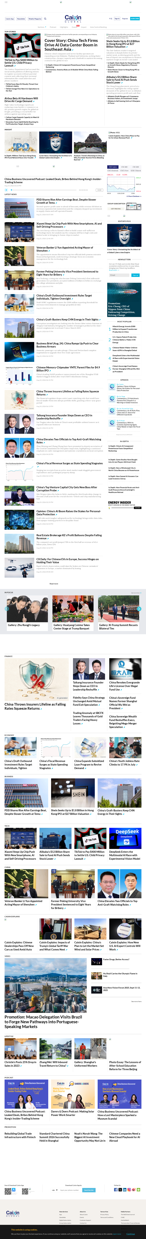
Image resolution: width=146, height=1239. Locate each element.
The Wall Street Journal (128, 1214)
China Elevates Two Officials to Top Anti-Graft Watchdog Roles (68, 441)
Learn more (117, 1234)
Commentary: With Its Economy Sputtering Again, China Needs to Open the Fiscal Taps (128, 426)
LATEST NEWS (11, 194)
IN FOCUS (9, 592)
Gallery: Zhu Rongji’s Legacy (24, 625)
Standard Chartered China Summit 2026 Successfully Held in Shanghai (54, 1137)
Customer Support (85, 1220)
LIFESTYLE (9, 1036)
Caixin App (10, 19)
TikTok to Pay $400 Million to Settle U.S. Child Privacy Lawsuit (21, 62)
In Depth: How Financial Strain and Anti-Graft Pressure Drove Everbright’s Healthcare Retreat (124, 489)
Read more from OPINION (124, 434)
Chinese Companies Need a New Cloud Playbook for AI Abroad (124, 1137)
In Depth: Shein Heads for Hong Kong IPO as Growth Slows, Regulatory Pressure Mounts (124, 65)
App (60, 1214)
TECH (7, 826)
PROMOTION (10, 1127)
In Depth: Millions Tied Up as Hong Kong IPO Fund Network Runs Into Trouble (20, 157)
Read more (54, 584)
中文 (110, 19)
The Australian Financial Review (130, 1223)
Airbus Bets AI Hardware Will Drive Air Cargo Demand (21, 100)
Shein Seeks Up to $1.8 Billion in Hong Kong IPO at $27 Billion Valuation (123, 44)
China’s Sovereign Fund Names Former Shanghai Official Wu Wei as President (126, 369)
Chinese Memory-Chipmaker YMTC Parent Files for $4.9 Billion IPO (68, 369)
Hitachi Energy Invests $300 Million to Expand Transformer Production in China (125, 329)
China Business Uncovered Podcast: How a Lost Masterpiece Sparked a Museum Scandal (118, 1115)
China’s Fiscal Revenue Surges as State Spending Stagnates (69, 463)
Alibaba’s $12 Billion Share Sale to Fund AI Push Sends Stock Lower (121, 79)
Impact (83, 27)
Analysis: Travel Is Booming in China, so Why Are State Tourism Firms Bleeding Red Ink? (89, 158)
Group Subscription (65, 1223)
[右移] (139, 608)
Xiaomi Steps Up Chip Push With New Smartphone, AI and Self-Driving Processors (69, 225)
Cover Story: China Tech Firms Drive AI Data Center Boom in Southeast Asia (71, 44)
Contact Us (83, 1223)
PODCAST (9, 1077)
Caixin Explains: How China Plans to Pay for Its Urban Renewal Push (124, 137)
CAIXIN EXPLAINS (12, 916)
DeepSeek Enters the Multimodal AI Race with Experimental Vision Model (126, 358)
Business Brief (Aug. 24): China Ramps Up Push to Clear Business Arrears (67, 345)
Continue (130, 1234)
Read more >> (114, 270)
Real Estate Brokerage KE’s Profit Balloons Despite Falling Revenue (69, 537)
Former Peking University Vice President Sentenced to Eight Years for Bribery (67, 273)
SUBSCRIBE (135, 19)
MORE (99, 190)
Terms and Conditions (106, 1217)
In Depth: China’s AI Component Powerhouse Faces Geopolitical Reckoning (120, 448)
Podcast (53, 27)
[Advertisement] (73, 644)
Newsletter (21, 19)
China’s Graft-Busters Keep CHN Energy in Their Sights (67, 319)
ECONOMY (9, 735)
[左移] (7, 608)
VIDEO (7, 956)
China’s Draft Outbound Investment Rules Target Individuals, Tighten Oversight (64, 297)
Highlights (64, 27)
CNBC (123, 1217)
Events (74, 27)
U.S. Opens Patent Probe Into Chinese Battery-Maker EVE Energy (124, 339)
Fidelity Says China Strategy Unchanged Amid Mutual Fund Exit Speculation (89, 701)
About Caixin (84, 1214)
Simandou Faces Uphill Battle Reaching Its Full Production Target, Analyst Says (22, 123)
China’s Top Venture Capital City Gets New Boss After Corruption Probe (66, 489)
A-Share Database (134, 196)
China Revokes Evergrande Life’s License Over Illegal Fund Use (124, 686)
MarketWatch (125, 1220)
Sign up (135, 275)
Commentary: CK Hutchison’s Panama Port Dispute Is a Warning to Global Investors (128, 400)
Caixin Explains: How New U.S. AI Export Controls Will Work (124, 946)
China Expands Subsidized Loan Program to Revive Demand (89, 764)
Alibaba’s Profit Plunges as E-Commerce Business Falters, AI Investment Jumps (123, 97)
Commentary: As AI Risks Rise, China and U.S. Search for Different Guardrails (128, 412)
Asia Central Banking (98, 27)
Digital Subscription (65, 1220)
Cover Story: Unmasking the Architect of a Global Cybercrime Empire (55, 157)
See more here (135, 593)
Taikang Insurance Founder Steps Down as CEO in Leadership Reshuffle (64, 417)
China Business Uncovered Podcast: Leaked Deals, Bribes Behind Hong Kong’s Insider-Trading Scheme (25, 1115)
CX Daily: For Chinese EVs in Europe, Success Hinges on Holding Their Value (67, 561)
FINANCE (8, 656)
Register (125, 19)
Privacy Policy (104, 1214)
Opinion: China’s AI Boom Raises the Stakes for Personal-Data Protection (68, 513)
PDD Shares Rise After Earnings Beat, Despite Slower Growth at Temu (66, 201)
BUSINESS (9, 776)
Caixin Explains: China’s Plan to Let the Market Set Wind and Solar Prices (89, 946)
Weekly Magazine (35, 19)
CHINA (7, 867)
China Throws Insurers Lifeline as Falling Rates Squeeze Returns (67, 393)
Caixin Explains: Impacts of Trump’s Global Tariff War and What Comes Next (54, 946)
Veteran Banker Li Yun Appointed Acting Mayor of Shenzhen (64, 249)
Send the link (89, 1190)
